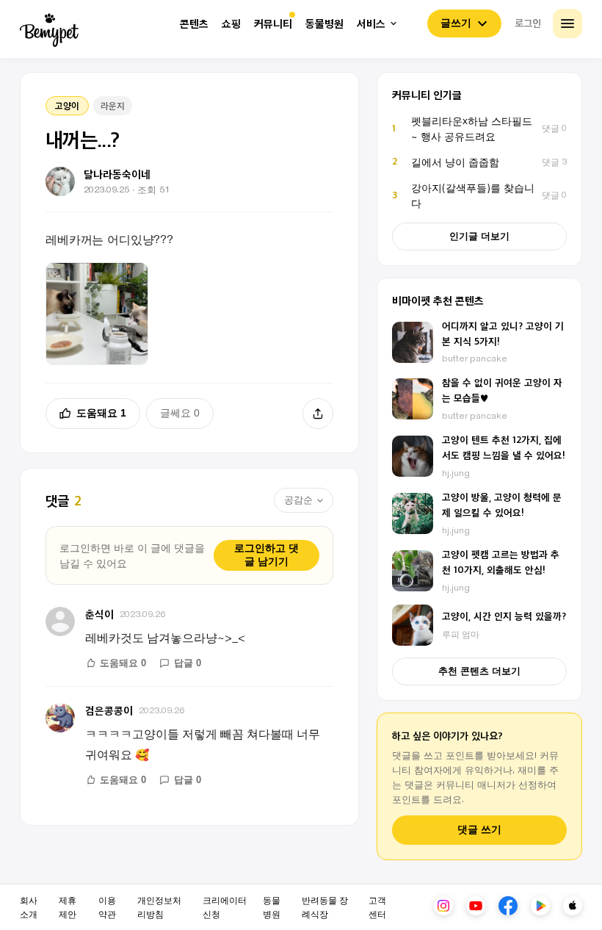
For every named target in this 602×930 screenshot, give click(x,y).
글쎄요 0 (180, 413)
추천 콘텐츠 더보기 (479, 671)
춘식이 (99, 614)
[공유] (317, 413)
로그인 (528, 22)
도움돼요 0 (123, 662)
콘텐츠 (194, 24)
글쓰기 (455, 23)
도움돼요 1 (101, 413)
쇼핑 (231, 24)
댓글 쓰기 (479, 829)
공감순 (298, 499)
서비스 (371, 24)
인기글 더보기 (479, 236)
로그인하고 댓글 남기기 (266, 554)
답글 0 (187, 662)
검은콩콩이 (109, 710)
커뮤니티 (273, 24)
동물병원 (324, 24)
